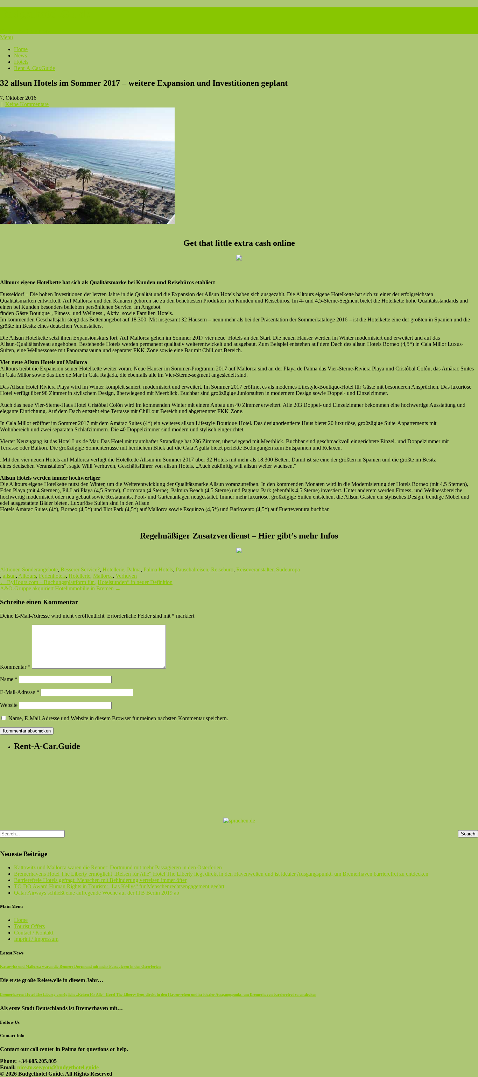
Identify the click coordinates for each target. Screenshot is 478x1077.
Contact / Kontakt (33, 933)
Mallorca (103, 576)
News (20, 55)
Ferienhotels (52, 576)
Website (8, 705)
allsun (9, 576)
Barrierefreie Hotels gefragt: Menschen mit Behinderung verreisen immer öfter (100, 880)
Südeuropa (288, 569)
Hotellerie (113, 569)
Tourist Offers (29, 926)
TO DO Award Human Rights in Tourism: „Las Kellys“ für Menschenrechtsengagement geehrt (119, 886)
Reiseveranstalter (254, 569)
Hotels (21, 62)
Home (21, 49)
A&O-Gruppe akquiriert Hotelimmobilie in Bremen (60, 588)
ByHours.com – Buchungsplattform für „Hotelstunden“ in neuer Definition (86, 582)
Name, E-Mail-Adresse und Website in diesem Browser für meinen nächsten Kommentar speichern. (118, 718)
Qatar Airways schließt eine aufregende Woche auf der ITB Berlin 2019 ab (96, 893)
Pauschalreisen (192, 569)
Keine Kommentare (27, 104)
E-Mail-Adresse (19, 692)
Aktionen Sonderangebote (29, 569)
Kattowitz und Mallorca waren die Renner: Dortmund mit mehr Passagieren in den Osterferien (118, 867)
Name (8, 679)
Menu (6, 37)
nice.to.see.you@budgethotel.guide (58, 1067)
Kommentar (15, 667)
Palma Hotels (158, 569)
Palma (134, 569)
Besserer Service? (80, 569)
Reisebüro (222, 569)
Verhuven (126, 576)
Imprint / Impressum (36, 939)
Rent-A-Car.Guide (34, 68)
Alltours (27, 576)
